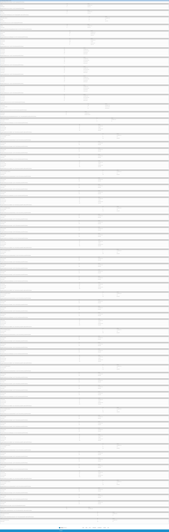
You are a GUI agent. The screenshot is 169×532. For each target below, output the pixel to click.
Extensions (99, 527)
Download (94, 527)
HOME (83, 527)
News (86, 527)
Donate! (104, 527)
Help (108, 527)
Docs (90, 527)
